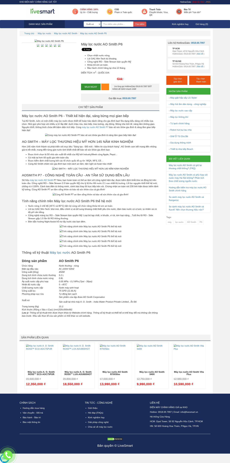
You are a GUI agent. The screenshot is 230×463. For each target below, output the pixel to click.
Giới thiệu (92, 408)
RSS (208, 2)
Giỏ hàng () (201, 24)
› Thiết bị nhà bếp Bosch (181, 149)
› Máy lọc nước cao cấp (180, 110)
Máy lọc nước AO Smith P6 (93, 33)
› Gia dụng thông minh (180, 142)
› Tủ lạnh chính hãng (179, 123)
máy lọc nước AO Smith (41, 180)
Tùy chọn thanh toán (201, 80)
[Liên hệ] (7, 455)
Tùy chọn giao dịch (178, 80)
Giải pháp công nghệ (98, 422)
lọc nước (179, 222)
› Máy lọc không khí (178, 117)
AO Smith (191, 222)
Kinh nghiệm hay (180, 24)
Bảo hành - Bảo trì (32, 417)
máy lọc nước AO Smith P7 (95, 127)
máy (170, 222)
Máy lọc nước (44, 33)
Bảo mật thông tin (31, 422)
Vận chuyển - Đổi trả (33, 412)
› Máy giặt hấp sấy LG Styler (183, 97)
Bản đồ (200, 54)
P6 (201, 222)
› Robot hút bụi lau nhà (180, 130)
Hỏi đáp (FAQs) (95, 412)
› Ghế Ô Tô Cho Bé (178, 136)
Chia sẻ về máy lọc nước (100, 427)
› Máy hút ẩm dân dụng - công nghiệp (187, 104)
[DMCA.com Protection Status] (115, 438)
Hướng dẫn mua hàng (34, 408)
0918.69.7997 (129, 98)
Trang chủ (29, 33)
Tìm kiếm (139, 24)
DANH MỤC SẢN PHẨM (40, 24)
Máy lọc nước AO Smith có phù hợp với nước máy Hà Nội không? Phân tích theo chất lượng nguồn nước (188, 177)
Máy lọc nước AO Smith (65, 33)
